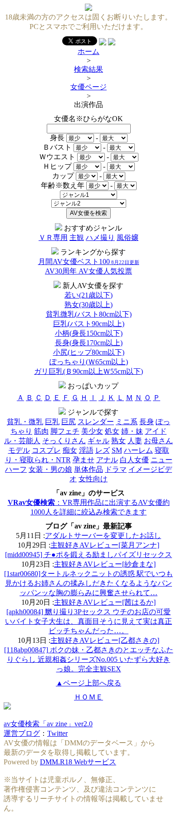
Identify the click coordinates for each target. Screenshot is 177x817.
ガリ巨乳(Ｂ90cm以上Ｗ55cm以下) (88, 371)
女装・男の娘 (50, 469)
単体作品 (88, 469)
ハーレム (138, 450)
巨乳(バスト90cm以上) (88, 324)
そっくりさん (64, 441)
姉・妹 (132, 431)
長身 (146, 422)
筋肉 (41, 431)
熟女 (118, 441)
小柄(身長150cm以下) (89, 333)
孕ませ (83, 460)
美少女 (92, 431)
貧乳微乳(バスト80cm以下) (89, 314)
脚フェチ (64, 431)
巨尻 (68, 422)
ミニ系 (127, 422)
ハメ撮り (100, 237)
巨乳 (52, 422)
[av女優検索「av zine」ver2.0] (88, 8)
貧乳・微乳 (25, 422)
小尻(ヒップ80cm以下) (88, 352)
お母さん (158, 441)
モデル (19, 450)
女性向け (93, 479)
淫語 (86, 450)
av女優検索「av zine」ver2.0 (48, 724)
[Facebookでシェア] (102, 43)
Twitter (57, 733)
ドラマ (116, 469)
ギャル (98, 441)
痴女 (70, 450)
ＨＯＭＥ (88, 697)
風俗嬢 (127, 237)
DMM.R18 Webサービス (78, 762)
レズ (102, 450)
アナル (107, 460)
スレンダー (96, 422)
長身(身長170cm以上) (89, 343)
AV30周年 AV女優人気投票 (88, 271)
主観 (76, 237)
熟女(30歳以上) (88, 304)
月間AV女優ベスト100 (88, 261)
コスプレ (46, 450)
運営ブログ (22, 733)
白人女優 (134, 460)
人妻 (135, 441)
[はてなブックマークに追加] (111, 43)
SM (117, 450)
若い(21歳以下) (88, 295)
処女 (112, 431)
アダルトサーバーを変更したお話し (103, 535)
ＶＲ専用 (53, 237)
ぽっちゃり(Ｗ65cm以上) (88, 362)
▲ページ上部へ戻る (88, 683)
